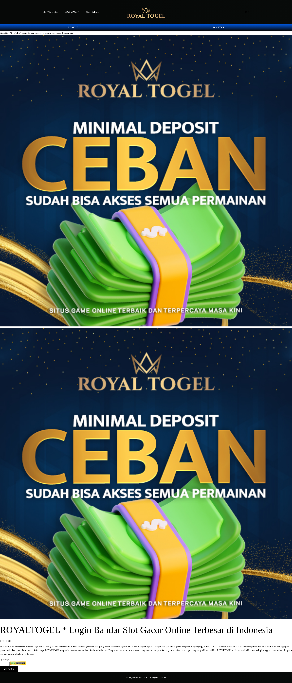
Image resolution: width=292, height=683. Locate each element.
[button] (9, 669)
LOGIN (73, 27)
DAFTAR (219, 27)
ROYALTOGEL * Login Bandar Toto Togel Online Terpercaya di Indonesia (39, 32)
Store (2, 32)
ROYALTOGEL (7, 646)
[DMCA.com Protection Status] (18, 663)
